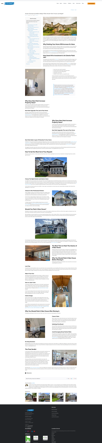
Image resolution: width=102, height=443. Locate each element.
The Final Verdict (30, 62)
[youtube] (34, 431)
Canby (53, 436)
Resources (28, 63)
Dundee (53, 440)
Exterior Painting (54, 409)
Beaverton (53, 435)
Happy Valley (54, 442)
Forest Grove (54, 441)
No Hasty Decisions (32, 60)
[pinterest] (30, 431)
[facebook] (26, 431)
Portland (53, 433)
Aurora (53, 434)
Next (75, 9)
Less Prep (31, 49)
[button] (51, 373)
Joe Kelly (33, 383)
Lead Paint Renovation (55, 416)
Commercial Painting (55, 413)
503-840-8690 (30, 425)
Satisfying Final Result (32, 57)
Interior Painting (54, 411)
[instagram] (28, 431)
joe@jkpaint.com (29, 426)
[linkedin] (32, 431)
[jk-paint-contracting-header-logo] (8, 2)
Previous (72, 9)
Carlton (53, 437)
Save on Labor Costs (32, 51)
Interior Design (31, 52)
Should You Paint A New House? (33, 43)
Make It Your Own (32, 50)
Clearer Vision (31, 56)
